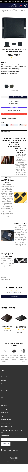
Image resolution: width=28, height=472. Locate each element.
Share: (3, 122)
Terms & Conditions (6, 423)
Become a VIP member (7, 377)
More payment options (14, 110)
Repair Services (5, 416)
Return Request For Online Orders (9, 409)
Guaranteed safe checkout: (9, 118)
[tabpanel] (7, 323)
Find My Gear (4, 405)
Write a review (14, 296)
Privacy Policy (4, 412)
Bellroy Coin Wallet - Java (7, 326)
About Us (3, 380)
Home (14, 9)
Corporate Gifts (5, 391)
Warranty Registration (6, 426)
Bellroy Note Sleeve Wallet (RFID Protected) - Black (21, 327)
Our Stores (3, 387)
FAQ (2, 402)
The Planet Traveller (14, 5)
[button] (11, 57)
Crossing (15, 78)
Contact (3, 384)
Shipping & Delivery (6, 419)
